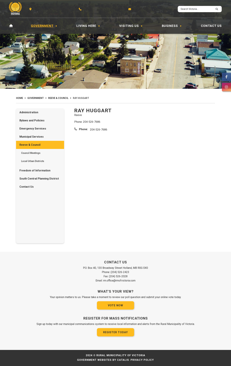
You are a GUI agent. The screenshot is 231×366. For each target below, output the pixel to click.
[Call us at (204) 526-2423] (80, 9)
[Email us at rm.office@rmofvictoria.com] (130, 9)
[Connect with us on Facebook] (226, 77)
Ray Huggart (81, 98)
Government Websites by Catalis (103, 359)
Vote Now (115, 305)
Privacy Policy (142, 359)
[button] (216, 9)
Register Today (115, 332)
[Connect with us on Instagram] (226, 87)
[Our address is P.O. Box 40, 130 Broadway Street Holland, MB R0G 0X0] (31, 9)
